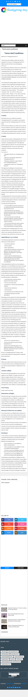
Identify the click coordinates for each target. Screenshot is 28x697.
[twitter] (7, 1)
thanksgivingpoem (16, 661)
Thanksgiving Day (10, 683)
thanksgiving (19, 659)
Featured (21, 568)
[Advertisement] (14, 29)
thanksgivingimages (5, 661)
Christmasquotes (15, 654)
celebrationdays (5, 659)
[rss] (13, 1)
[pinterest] (19, 1)
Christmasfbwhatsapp (13, 651)
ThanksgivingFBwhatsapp (7, 656)
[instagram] (11, 1)
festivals (12, 659)
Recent (7, 568)
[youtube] (17, 1)
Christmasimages (5, 654)
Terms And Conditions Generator (8, 77)
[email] (15, 1)
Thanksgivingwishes (18, 656)
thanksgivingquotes (5, 664)
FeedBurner (17, 677)
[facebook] (8, 1)
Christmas (3, 651)
